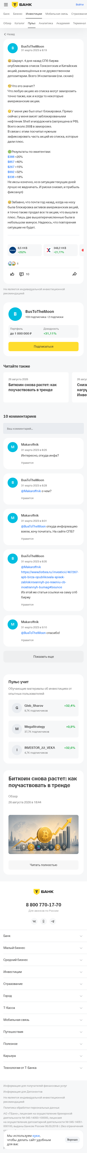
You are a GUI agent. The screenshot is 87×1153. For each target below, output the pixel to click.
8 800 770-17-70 (43, 905)
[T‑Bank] (22, 4)
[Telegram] (52, 921)
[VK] (34, 921)
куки (36, 1135)
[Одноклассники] (43, 921)
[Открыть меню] (5, 4)
